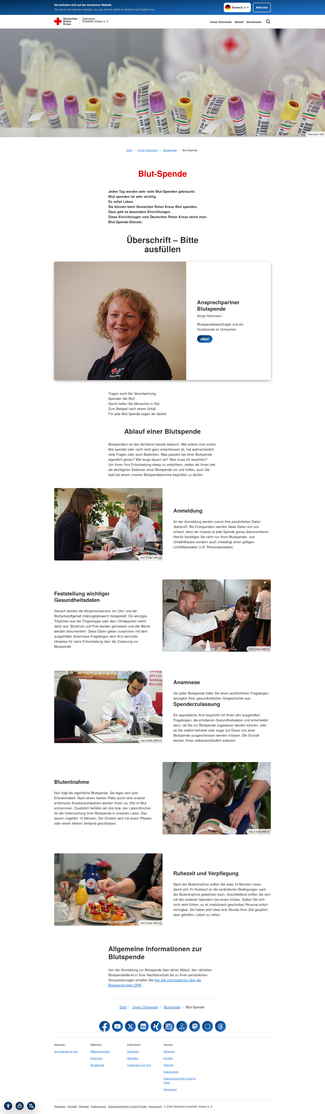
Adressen (169, 1051)
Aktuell (238, 22)
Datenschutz (171, 1072)
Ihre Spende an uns (66, 1051)
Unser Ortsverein (221, 22)
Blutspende (97, 1065)
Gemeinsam (253, 22)
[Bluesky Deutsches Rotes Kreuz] (207, 1026)
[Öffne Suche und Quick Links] (268, 21)
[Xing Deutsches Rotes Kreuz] (156, 1026)
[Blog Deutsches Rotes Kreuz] (169, 1026)
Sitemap (169, 1065)
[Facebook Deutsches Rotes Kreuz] (104, 1026)
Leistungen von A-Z (139, 1065)
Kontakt (168, 1058)
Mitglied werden (100, 1051)
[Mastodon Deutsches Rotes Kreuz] (194, 1026)
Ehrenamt (96, 1058)
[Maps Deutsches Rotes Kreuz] (181, 1026)
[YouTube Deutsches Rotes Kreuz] (117, 1026)
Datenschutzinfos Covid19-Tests (180, 1081)
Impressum (170, 1089)
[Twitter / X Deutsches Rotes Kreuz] (130, 1026)
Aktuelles (132, 1058)
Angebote (133, 1051)
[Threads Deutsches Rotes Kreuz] (220, 1026)
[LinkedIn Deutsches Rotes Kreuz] (143, 1026)
